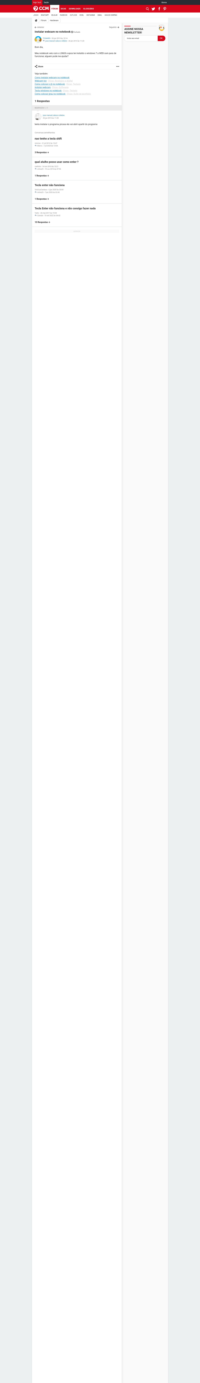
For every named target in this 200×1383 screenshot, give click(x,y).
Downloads (75, 9)
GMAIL (100, 15)
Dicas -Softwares (60, 87)
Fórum (54, 9)
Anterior (40, 27)
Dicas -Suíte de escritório (79, 94)
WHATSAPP (45, 15)
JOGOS (35, 15)
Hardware (54, 20)
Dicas (63, 9)
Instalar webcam (43, 87)
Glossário (88, 9)
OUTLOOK (73, 15)
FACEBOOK (63, 15)
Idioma (164, 2)
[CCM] (41, 9)
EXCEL (82, 15)
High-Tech (37, 2)
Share (40, 66)
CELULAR (54, 15)
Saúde (46, 2)
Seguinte (112, 27)
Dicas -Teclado (73, 84)
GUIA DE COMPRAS (111, 15)
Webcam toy (41, 81)
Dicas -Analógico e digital (60, 81)
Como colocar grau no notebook (50, 94)
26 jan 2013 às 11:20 (76, 41)
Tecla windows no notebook (48, 90)
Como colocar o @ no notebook (50, 84)
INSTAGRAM (91, 15)
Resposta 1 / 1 (41, 108)
